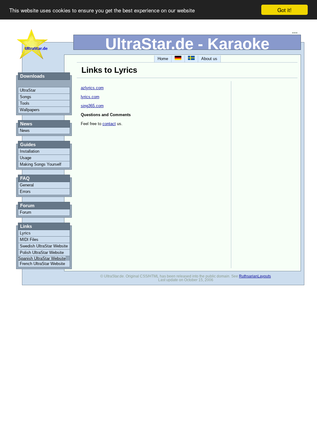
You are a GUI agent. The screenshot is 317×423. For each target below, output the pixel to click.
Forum (25, 212)
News (25, 130)
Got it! (284, 10)
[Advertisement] (253, 174)
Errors (25, 191)
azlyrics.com (92, 87)
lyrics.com (90, 96)
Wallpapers (30, 109)
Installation (29, 151)
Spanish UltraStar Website (42, 258)
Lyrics (25, 233)
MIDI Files (29, 239)
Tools (24, 103)
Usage (25, 157)
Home (163, 58)
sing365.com (92, 105)
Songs (25, 96)
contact (109, 123)
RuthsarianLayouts (255, 276)
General (27, 185)
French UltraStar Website (42, 263)
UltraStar (28, 90)
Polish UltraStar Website (42, 252)
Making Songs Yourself (40, 164)
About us (209, 58)
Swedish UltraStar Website (44, 246)
